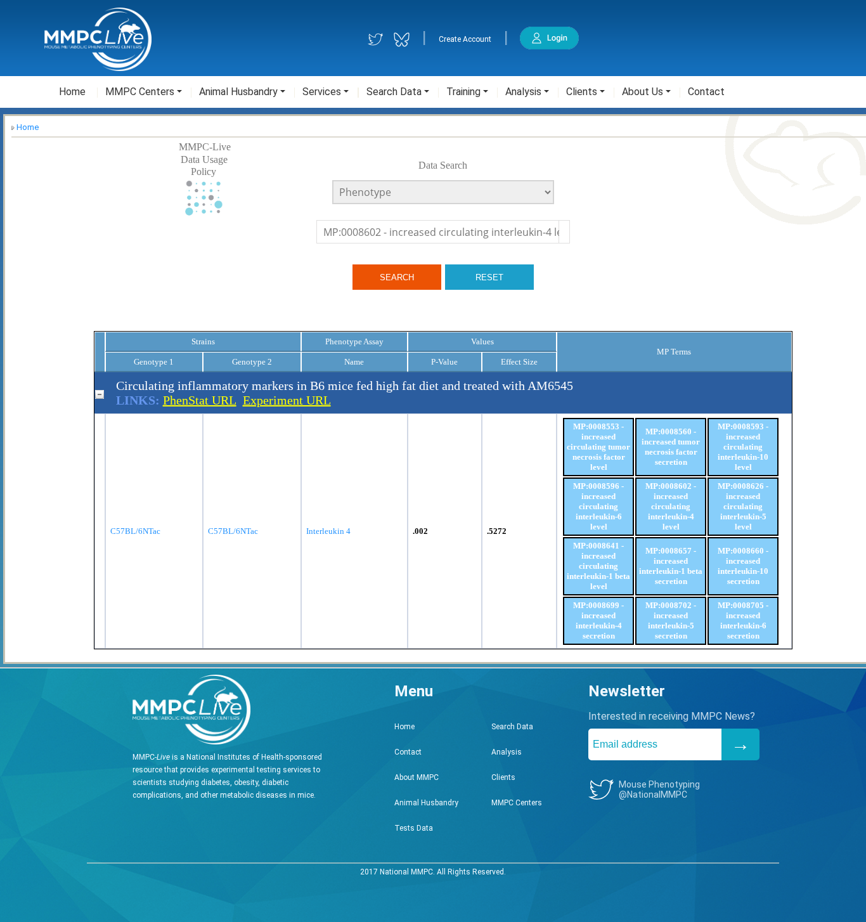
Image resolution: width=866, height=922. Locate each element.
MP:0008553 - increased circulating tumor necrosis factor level (598, 447)
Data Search (442, 165)
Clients (503, 777)
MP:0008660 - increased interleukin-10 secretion (743, 566)
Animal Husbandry (426, 802)
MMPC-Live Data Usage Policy (205, 159)
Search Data (512, 726)
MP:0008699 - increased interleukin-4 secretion (598, 620)
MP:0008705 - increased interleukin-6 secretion (743, 620)
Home (27, 127)
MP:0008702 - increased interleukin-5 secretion (670, 620)
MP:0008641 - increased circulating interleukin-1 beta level (598, 566)
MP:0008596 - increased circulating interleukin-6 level (598, 506)
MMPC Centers (516, 802)
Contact (408, 752)
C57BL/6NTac (135, 531)
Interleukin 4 (328, 531)
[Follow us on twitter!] (376, 40)
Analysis (506, 752)
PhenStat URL (199, 400)
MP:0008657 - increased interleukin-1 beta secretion (670, 566)
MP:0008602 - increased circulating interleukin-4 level (670, 506)
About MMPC (416, 777)
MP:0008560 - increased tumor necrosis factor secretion (671, 447)
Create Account (465, 39)
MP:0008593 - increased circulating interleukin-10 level (743, 447)
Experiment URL (287, 400)
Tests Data (413, 828)
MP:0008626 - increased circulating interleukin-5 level (743, 506)
